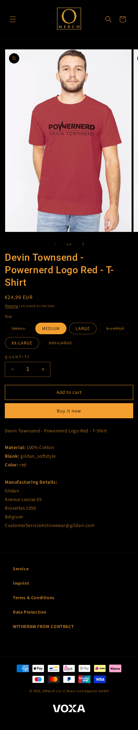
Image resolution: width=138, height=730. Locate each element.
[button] (13, 19)
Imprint (21, 583)
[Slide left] (55, 244)
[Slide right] (83, 244)
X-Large (118, 329)
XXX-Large (64, 344)
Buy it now (69, 411)
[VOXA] (69, 709)
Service (21, 569)
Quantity (17, 356)
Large (83, 328)
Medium (51, 328)
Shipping (11, 306)
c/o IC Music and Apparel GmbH (82, 691)
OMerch (48, 691)
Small (22, 329)
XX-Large (22, 343)
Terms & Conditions (34, 597)
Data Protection (30, 612)
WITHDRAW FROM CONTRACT (43, 626)
